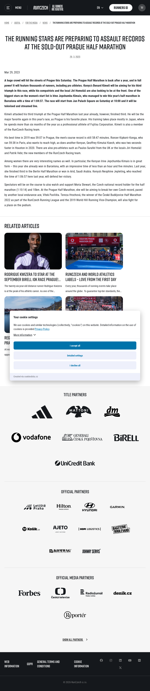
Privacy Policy (42, 329)
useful (17, 22)
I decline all (75, 365)
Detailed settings (75, 355)
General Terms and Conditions (48, 663)
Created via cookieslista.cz (26, 376)
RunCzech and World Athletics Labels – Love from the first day (90, 277)
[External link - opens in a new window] (42, 412)
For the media (31, 22)
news (45, 22)
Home (6, 22)
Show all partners (73, 640)
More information (23, 334)
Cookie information (81, 663)
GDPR (30, 664)
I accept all (75, 345)
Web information (11, 663)
